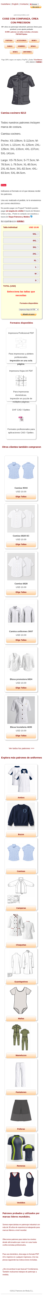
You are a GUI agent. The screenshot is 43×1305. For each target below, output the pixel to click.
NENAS (33, 46)
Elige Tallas (21, 496)
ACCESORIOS (21, 40)
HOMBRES (21, 46)
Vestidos (21, 1203)
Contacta (24, 4)
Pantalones (21, 1092)
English (15, 4)
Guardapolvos (21, 982)
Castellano (5, 4)
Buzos (21, 834)
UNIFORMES (27, 52)
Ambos (21, 797)
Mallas (21, 1018)
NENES (15, 52)
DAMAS (9, 46)
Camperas (21, 908)
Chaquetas (21, 945)
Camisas (21, 871)
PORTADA (9, 40)
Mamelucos (21, 1055)
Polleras (21, 1129)
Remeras (21, 1166)
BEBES (34, 40)
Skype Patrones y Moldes (19, 217)
